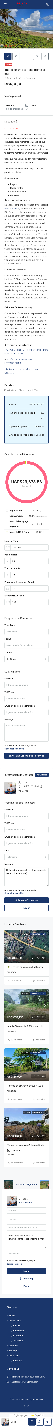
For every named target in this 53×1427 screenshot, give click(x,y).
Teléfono (9, 692)
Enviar (26, 908)
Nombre (8, 678)
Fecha (7, 639)
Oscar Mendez (16, 980)
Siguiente (32, 1184)
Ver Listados (42, 775)
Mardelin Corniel (17, 1163)
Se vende (25, 934)
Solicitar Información (26, 900)
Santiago (13, 1350)
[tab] (7, 56)
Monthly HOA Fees (14, 595)
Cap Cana (17, 1360)
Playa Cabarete (11, 208)
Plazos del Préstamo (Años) (19, 582)
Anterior (20, 1184)
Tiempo (8, 652)
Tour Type (9, 625)
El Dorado (18, 1335)
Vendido (9, 65)
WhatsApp (23, 791)
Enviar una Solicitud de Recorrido (26, 755)
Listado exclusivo (38, 934)
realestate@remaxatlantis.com (24, 1382)
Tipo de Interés (12, 568)
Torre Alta (18, 1340)
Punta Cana (14, 1355)
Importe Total (11, 541)
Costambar (18, 1330)
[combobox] (26, 632)
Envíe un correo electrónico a (19, 706)
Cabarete (13, 1345)
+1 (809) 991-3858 (30, 786)
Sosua (12, 1315)
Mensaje (8, 719)
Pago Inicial (10, 554)
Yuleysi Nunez (16, 1040)
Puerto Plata (15, 1320)
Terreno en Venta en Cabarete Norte (25, 1145)
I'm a (6, 850)
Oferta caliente (38, 1112)
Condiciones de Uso (14, 749)
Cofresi (16, 1325)
